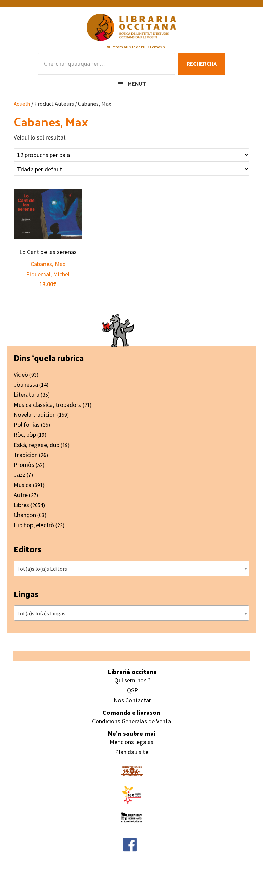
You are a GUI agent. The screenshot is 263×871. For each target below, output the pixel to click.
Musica (23, 485)
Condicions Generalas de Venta (131, 721)
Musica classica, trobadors (47, 405)
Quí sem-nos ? (132, 680)
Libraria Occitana (131, 27)
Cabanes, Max (47, 264)
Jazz (19, 475)
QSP (132, 690)
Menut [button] (137, 83)
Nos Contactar (132, 700)
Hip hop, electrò (34, 525)
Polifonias (27, 424)
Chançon (25, 515)
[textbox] (131, 568)
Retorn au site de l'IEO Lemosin (138, 46)
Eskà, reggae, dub (36, 445)
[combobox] (131, 568)
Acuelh (22, 103)
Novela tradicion (35, 415)
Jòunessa (26, 384)
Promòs (24, 465)
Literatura (26, 394)
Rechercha (202, 64)
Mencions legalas (131, 742)
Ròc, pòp (25, 434)
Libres (21, 505)
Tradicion (26, 455)
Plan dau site (131, 752)
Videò (21, 374)
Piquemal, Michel (48, 274)
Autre (21, 495)
